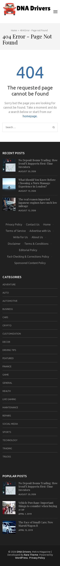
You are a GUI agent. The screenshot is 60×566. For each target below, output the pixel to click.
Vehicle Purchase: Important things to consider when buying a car (37, 506)
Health (6, 391)
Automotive (10, 301)
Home (46, 224)
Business (7, 309)
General (7, 383)
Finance (7, 366)
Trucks (6, 456)
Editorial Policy (28, 250)
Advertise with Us (40, 230)
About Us (37, 237)
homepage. (30, 116)
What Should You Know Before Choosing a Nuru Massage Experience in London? (37, 183)
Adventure (9, 284)
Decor (6, 342)
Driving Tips (9, 350)
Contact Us (33, 224)
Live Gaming (9, 399)
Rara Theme (31, 554)
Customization (11, 333)
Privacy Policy (14, 224)
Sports (6, 432)
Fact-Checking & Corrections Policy (28, 256)
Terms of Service (16, 230)
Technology (10, 440)
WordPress (21, 557)
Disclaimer (14, 243)
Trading (7, 448)
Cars (5, 317)
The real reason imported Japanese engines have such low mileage (37, 203)
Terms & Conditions (36, 243)
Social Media (10, 423)
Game (5, 374)
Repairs (6, 415)
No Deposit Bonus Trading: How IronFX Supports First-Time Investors (38, 163)
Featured (8, 358)
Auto (5, 292)
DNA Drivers (24, 551)
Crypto (7, 325)
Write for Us (20, 237)
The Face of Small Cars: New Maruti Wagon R (35, 524)
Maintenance (10, 407)
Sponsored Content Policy (30, 262)
